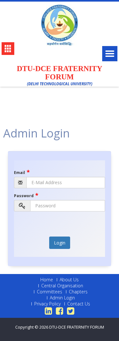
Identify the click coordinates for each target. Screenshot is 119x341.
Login (59, 243)
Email (22, 172)
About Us (69, 279)
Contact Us (78, 303)
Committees (49, 291)
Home (46, 279)
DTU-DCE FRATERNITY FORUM (76, 327)
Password (26, 195)
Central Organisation (62, 285)
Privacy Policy (47, 303)
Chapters (78, 291)
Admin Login (62, 297)
